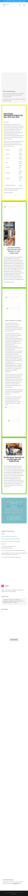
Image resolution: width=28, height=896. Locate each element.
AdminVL (8, 506)
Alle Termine (14, 639)
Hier (2, 546)
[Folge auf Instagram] (2, 586)
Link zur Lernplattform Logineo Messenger (10, 539)
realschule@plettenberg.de (16, 736)
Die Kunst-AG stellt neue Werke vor (14, 502)
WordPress (14, 894)
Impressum (15, 883)
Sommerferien (7, 616)
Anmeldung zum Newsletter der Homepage (10, 541)
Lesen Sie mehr (14, 518)
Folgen (6, 586)
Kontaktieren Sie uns (13, 746)
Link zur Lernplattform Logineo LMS (9, 536)
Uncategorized (20, 506)
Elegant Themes (13, 892)
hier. (18, 554)
